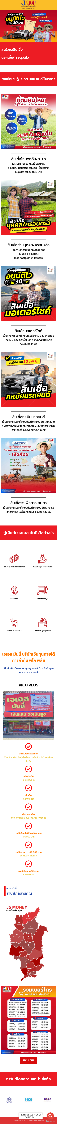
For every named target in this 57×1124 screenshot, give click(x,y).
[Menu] (3, 4)
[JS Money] (28, 5)
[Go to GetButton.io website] (50, 1121)
